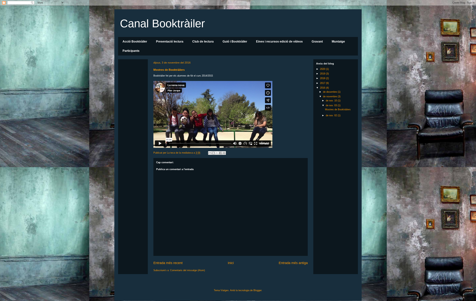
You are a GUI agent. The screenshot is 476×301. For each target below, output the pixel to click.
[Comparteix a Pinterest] (224, 153)
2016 (323, 87)
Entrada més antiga (293, 263)
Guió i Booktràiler (235, 41)
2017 (323, 83)
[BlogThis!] (213, 153)
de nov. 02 (332, 115)
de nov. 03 (332, 105)
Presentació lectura (169, 41)
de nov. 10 (332, 100)
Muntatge (338, 41)
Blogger (257, 290)
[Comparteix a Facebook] (220, 153)
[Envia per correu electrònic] (210, 153)
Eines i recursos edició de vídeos (279, 41)
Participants (131, 50)
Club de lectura (203, 41)
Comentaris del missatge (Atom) (187, 270)
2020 (323, 69)
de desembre (330, 91)
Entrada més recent (168, 263)
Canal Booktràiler (162, 23)
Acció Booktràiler (135, 41)
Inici (231, 263)
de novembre (330, 96)
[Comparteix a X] (217, 153)
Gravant (317, 41)
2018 (323, 78)
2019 (323, 73)
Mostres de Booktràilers (338, 109)
